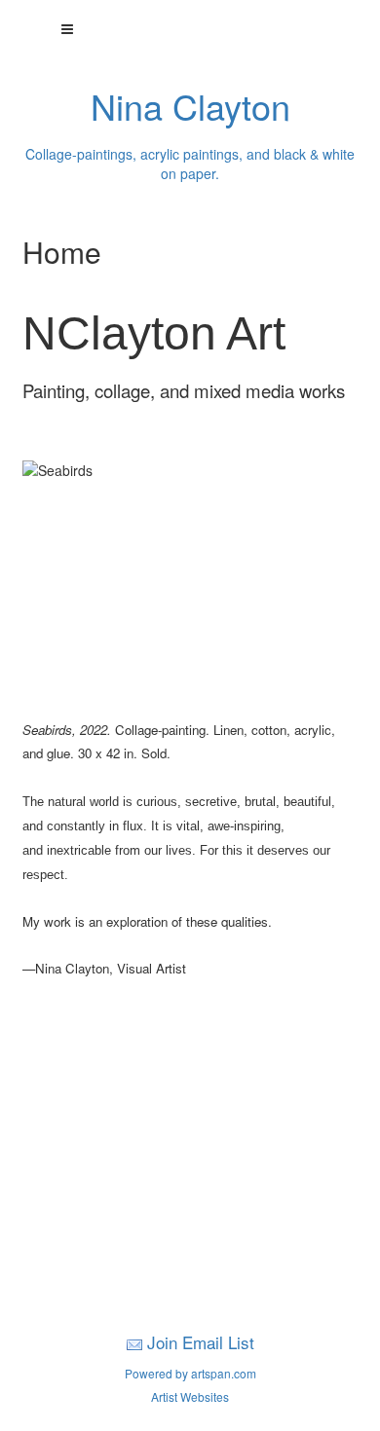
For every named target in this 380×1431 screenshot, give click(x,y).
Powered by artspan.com (190, 1373)
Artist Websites (190, 1396)
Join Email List (200, 1342)
